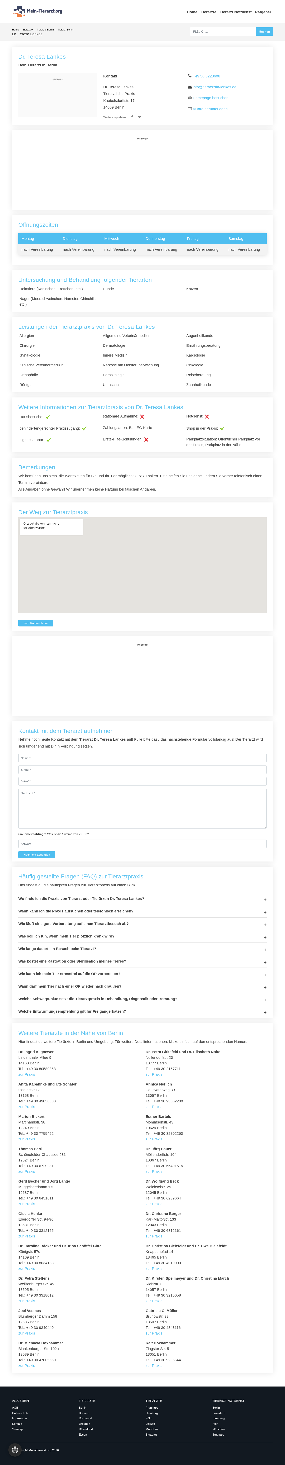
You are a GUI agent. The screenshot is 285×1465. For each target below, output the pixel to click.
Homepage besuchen (210, 98)
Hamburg (152, 1413)
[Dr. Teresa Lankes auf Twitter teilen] (140, 117)
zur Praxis (26, 1074)
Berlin (82, 1407)
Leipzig (150, 1423)
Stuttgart (151, 1434)
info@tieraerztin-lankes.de (214, 87)
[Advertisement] (142, 175)
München (152, 1429)
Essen (83, 1434)
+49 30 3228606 (206, 76)
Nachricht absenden (37, 854)
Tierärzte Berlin (45, 29)
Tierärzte (208, 12)
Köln (148, 1418)
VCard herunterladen (210, 109)
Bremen (84, 1413)
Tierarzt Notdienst (236, 12)
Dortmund (85, 1418)
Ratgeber (263, 12)
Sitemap (17, 1429)
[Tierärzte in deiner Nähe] (38, 11)
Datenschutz (20, 1413)
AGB (15, 1407)
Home (192, 12)
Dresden (84, 1423)
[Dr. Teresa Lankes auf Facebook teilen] (132, 117)
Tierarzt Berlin (65, 29)
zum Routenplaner (36, 623)
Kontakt (17, 1423)
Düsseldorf (86, 1429)
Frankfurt (152, 1407)
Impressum (19, 1418)
